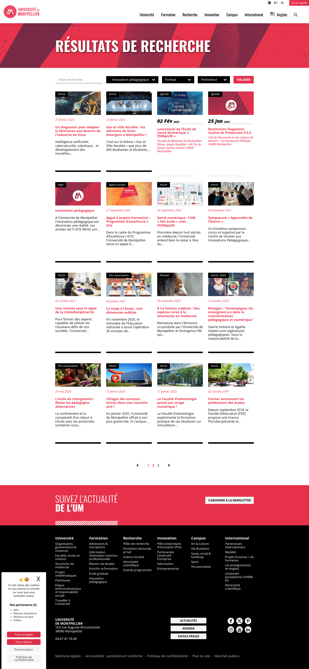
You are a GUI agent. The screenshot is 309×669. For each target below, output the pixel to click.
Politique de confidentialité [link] (23, 658)
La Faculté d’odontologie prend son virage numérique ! (177, 403)
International (254, 14)
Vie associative (201, 567)
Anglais (282, 14)
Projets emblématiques (65, 574)
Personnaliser (23, 649)
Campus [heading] (198, 538)
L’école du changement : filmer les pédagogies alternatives (74, 403)
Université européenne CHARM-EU (239, 577)
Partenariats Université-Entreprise (165, 555)
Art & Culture (200, 544)
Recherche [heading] (132, 538)
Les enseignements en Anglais (238, 567)
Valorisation (165, 564)
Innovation (212, 14)
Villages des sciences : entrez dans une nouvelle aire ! (127, 403)
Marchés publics (227, 656)
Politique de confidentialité (167, 656)
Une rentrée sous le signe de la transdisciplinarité (76, 310)
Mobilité (230, 552)
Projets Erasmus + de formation (239, 558)
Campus (232, 14)
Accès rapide (299, 2)
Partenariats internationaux (235, 545)
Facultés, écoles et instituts (67, 557)
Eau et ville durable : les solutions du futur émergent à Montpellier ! (126, 131)
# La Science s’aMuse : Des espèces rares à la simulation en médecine (178, 312)
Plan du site (201, 656)
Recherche (190, 14)
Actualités (188, 621)
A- (283, 2)
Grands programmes (137, 570)
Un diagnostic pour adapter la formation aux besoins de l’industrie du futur (77, 131)
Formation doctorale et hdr (137, 550)
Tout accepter (23, 634)
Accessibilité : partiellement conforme (114, 656)
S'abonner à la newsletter (229, 500)
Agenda (188, 628)
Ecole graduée (98, 574)
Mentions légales (68, 656)
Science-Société (133, 557)
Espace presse (188, 636)
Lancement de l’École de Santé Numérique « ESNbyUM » (176, 132)
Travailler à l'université (62, 602)
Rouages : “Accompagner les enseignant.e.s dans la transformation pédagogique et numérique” (230, 314)
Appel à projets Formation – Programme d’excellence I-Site (128, 221)
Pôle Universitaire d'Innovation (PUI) (169, 545)
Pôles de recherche (136, 544)
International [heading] (237, 538)
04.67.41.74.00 (66, 638)
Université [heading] (64, 538)
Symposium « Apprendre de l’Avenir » (230, 219)
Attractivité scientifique (131, 563)
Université (147, 14)
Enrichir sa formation (103, 569)
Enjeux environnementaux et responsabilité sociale (68, 590)
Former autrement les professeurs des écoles (226, 401)
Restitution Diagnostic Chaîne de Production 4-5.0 (229, 131)
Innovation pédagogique (74, 210)
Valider (243, 79)
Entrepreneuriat (168, 569)
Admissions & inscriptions (98, 545)
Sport (195, 562)
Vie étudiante (200, 549)
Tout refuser (23, 642)
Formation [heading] (98, 538)
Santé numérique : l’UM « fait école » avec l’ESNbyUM (176, 221)
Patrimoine (62, 580)
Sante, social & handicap (201, 555)
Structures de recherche (64, 565)
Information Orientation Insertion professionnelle (103, 555)
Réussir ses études (101, 564)
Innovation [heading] (166, 538)
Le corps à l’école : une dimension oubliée (124, 310)
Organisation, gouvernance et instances (65, 547)
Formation (168, 14)
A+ (276, 2)
